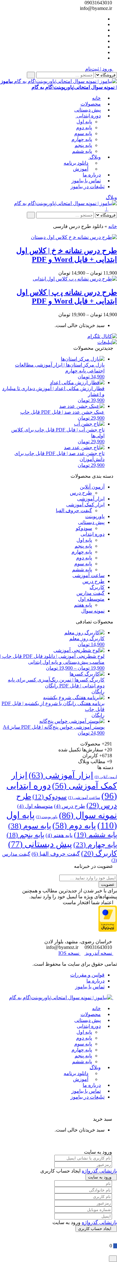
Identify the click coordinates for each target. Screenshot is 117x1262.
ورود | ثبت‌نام (99, 68)
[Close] (113, 1258)
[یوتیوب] (103, 46)
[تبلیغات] (107, 342)
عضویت (108, 884)
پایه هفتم (83, 605)
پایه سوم (83, 133)
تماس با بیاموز (86, 180)
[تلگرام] (103, 35)
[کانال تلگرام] (102, 336)
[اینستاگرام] (103, 41)
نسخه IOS (69, 953)
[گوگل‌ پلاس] (103, 30)
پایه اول (84, 121)
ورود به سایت (99, 1177)
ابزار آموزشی (91, 498)
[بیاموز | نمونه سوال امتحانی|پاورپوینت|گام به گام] (65, 203)
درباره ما (92, 174)
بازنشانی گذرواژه (99, 1170)
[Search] (31, 75)
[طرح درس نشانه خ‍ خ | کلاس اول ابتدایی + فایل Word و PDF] (74, 237)
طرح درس (81, 492)
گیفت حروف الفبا (74, 510)
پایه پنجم (83, 145)
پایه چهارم (81, 139)
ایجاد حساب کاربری (94, 1228)
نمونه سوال (93, 610)
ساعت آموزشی (88, 575)
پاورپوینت (95, 516)
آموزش (80, 168)
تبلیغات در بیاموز (88, 186)
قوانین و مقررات (87, 974)
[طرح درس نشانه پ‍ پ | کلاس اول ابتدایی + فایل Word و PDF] (75, 278)
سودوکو (84, 528)
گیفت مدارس (90, 593)
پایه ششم (82, 151)
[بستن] (115, 1113)
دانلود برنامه (76, 163)
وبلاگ (94, 157)
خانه (96, 98)
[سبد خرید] (115, 1245)
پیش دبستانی (87, 109)
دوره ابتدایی (88, 115)
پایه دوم (84, 127)
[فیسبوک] (103, 24)
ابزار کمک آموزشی (85, 504)
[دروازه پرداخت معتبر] (107, 930)
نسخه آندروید (98, 953)
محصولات (90, 104)
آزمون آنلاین (92, 487)
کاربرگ (97, 587)
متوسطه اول (91, 599)
